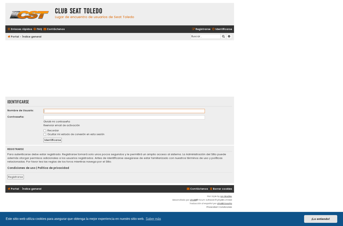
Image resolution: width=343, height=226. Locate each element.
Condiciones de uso (21, 168)
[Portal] (29, 14)
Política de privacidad (53, 168)
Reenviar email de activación (61, 125)
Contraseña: (15, 116)
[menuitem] (37, 29)
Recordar (53, 130)
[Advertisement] (119, 69)
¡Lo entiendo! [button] (320, 218)
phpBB (193, 199)
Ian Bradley (226, 196)
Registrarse (15, 177)
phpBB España (224, 203)
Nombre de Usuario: (20, 110)
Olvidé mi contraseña (56, 121)
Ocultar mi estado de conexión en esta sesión (75, 134)
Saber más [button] (153, 218)
